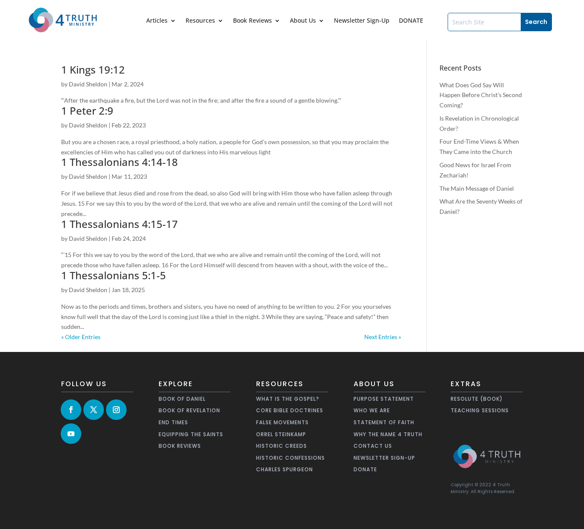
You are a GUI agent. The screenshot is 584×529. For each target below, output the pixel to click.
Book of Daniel (182, 398)
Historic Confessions (290, 457)
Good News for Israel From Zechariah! (475, 170)
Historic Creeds (281, 445)
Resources (200, 21)
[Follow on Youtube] (71, 433)
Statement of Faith (384, 422)
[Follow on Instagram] (116, 409)
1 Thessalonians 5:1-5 (113, 275)
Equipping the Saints (191, 434)
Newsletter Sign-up (384, 457)
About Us (303, 21)
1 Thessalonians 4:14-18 (119, 162)
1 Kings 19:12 (93, 69)
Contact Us (373, 445)
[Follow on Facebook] (71, 409)
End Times (173, 422)
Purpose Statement (384, 398)
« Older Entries (80, 336)
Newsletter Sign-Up (361, 21)
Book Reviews (252, 21)
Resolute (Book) (477, 398)
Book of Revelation (189, 410)
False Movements (282, 422)
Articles (157, 21)
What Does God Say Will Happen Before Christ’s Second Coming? (480, 95)
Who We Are (372, 410)
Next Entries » (382, 336)
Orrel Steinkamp (281, 434)
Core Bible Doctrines (289, 410)
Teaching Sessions (480, 410)
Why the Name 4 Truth (388, 434)
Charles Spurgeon (284, 469)
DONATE (411, 21)
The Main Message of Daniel (476, 188)
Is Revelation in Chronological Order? (479, 123)
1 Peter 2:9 (87, 110)
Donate (365, 469)
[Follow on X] (93, 409)
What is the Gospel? (287, 398)
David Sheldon (88, 84)
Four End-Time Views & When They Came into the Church (479, 146)
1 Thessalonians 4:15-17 (119, 224)
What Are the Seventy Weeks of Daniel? (480, 206)
